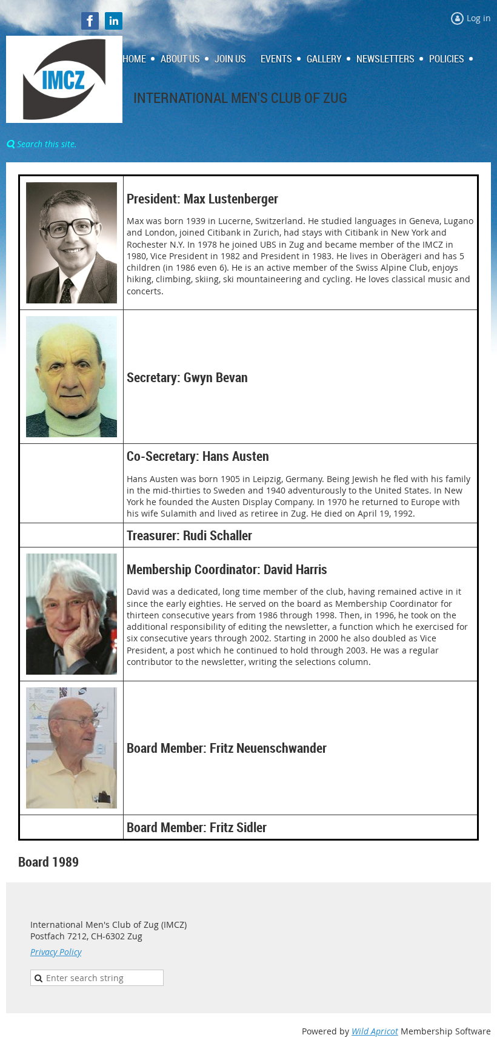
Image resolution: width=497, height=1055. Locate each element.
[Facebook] (90, 21)
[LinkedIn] (113, 21)
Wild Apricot (375, 1031)
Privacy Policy (55, 951)
